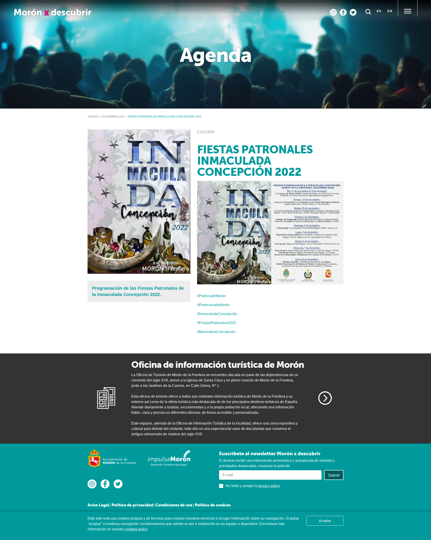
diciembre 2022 (113, 116)
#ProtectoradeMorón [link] (213, 305)
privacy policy (269, 486)
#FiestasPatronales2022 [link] (216, 323)
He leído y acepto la (253, 486)
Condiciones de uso (173, 505)
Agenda (93, 116)
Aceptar (325, 521)
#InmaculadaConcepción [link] (217, 314)
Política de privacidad (132, 505)
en (389, 11)
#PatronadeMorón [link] (211, 296)
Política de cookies (213, 505)
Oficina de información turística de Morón (217, 364)
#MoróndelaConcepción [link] (216, 332)
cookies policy (136, 529)
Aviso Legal (98, 505)
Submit (333, 475)
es (379, 11)
